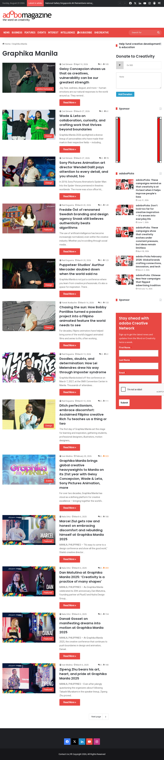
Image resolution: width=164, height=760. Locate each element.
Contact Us (64, 754)
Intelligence (68, 32)
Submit (124, 402)
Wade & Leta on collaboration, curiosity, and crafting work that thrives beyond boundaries (82, 123)
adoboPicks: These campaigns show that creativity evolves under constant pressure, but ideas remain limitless (147, 237)
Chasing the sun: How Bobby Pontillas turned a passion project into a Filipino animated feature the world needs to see (82, 316)
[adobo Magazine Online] (27, 16)
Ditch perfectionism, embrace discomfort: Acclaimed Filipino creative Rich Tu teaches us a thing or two (83, 414)
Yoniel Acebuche (69, 303)
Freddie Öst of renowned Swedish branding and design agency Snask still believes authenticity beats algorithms (83, 218)
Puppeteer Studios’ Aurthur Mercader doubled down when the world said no (81, 269)
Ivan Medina (67, 456)
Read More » (69, 102)
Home (7, 44)
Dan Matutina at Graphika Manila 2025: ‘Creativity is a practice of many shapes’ (82, 577)
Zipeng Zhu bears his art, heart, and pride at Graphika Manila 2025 (83, 674)
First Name (125, 347)
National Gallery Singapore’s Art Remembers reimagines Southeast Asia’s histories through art (88, 3)
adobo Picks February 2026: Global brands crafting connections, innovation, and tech (149, 261)
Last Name (125, 360)
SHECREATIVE (101, 32)
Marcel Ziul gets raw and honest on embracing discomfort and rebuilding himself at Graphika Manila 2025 (81, 530)
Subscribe (86, 32)
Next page (96, 716)
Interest (53, 32)
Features (30, 32)
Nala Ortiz (66, 517)
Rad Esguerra (68, 205)
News (7, 32)
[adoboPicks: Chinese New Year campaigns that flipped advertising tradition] (124, 280)
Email (122, 372)
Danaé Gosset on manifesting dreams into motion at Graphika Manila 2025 (81, 625)
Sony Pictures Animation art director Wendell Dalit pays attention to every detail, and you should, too (83, 169)
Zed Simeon (67, 64)
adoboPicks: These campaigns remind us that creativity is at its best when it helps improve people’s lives (148, 188)
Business (17, 32)
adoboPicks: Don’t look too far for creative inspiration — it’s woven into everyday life (147, 212)
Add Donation (125, 94)
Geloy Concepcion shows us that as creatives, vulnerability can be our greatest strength (82, 76)
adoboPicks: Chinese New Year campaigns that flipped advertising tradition (148, 280)
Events (42, 32)
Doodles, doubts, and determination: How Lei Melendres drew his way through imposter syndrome (82, 365)
